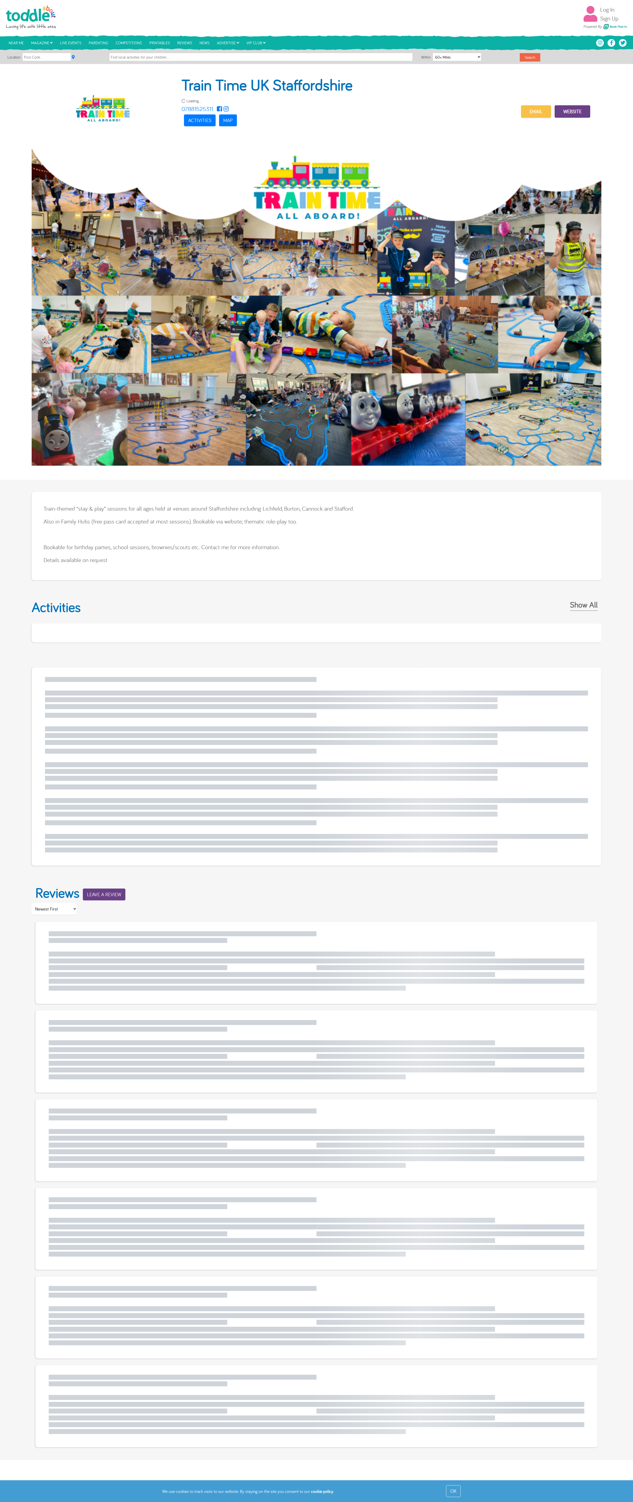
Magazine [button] (40, 42)
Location (14, 57)
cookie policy (322, 1491)
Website (572, 111)
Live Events (70, 42)
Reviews (184, 42)
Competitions (129, 42)
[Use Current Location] (73, 57)
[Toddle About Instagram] (600, 42)
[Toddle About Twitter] (623, 42)
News (204, 42)
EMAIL (536, 111)
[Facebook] (219, 108)
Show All (584, 605)
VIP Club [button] (255, 42)
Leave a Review (104, 894)
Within (426, 57)
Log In (607, 9)
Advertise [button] (227, 42)
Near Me (16, 42)
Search (530, 57)
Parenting (98, 42)
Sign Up (609, 18)
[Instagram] (226, 108)
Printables (159, 42)
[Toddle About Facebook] (612, 42)
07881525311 (197, 108)
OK (453, 1491)
